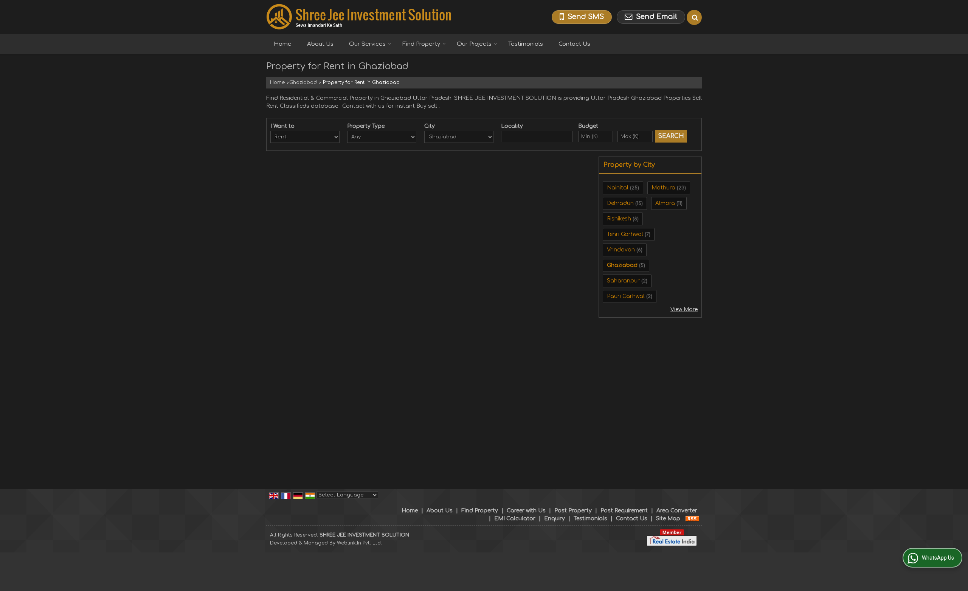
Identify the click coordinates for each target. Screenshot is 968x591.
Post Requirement (624, 510)
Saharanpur (623, 281)
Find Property (421, 44)
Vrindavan (621, 250)
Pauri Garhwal (626, 296)
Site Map (668, 518)
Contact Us (574, 44)
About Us (320, 44)
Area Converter (676, 510)
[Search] (694, 17)
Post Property (573, 510)
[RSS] (692, 518)
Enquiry (554, 518)
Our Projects (474, 44)
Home (283, 44)
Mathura (663, 188)
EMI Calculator (514, 518)
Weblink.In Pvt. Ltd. (359, 543)
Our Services (367, 44)
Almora (665, 203)
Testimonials (525, 44)
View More (684, 309)
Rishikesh (619, 219)
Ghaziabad (303, 82)
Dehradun (620, 203)
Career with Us (526, 510)
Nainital (617, 188)
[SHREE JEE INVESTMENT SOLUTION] (358, 17)
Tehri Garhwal (625, 234)
